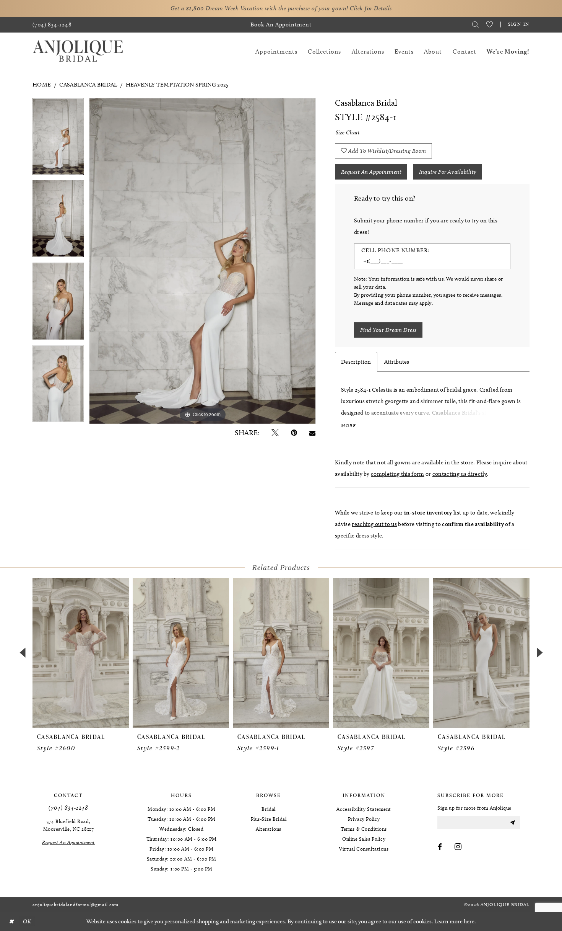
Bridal (268, 809)
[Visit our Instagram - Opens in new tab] (458, 847)
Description (356, 361)
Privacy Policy (364, 819)
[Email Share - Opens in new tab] (312, 432)
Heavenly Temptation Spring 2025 (177, 84)
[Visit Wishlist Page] (489, 24)
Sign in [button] (519, 24)
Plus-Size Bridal (269, 819)
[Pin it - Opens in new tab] (294, 433)
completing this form (397, 473)
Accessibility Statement (363, 809)
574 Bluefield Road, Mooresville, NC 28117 (68, 825)
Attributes (396, 361)
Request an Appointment (371, 171)
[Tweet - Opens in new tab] (275, 433)
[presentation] (80, 652)
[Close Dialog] (11, 921)
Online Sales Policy (363, 839)
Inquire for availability (447, 171)
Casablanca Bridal (88, 84)
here (469, 921)
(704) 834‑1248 (68, 807)
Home (41, 84)
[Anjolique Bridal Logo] (77, 51)
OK (27, 921)
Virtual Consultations (363, 849)
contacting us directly (459, 473)
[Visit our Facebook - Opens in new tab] (440, 847)
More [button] (348, 425)
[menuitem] (52, 25)
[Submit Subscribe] (512, 822)
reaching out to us (374, 524)
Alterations (268, 829)
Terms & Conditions (364, 829)
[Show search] (475, 24)
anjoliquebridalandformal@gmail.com (75, 904)
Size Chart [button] (348, 132)
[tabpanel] (58, 139)
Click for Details (371, 8)
